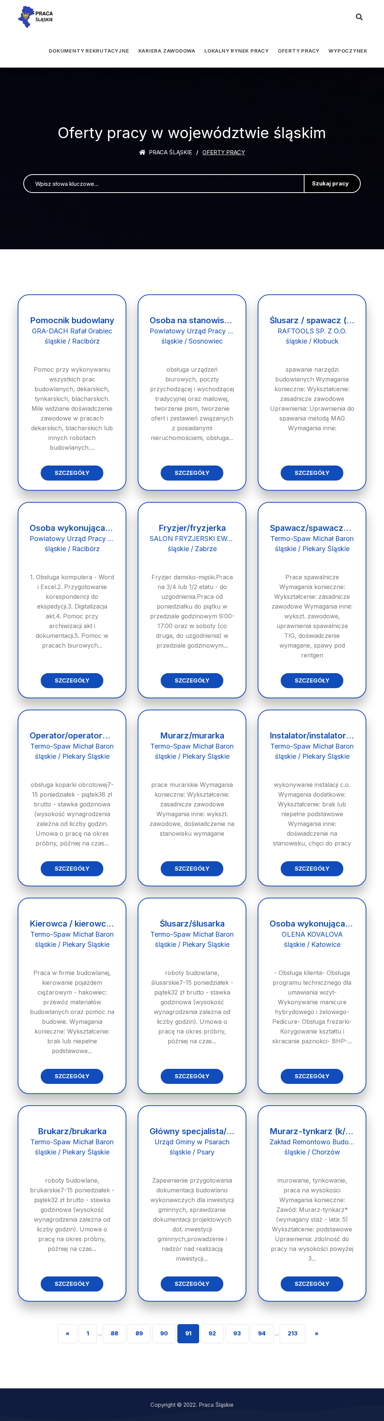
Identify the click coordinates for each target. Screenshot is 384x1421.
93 (237, 1333)
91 (188, 1333)
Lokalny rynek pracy (236, 51)
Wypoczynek (348, 51)
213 (292, 1333)
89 (139, 1333)
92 (212, 1333)
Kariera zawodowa (166, 51)
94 (262, 1333)
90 (164, 1333)
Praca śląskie (169, 152)
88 (114, 1333)
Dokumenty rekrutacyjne (89, 51)
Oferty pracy (299, 51)
